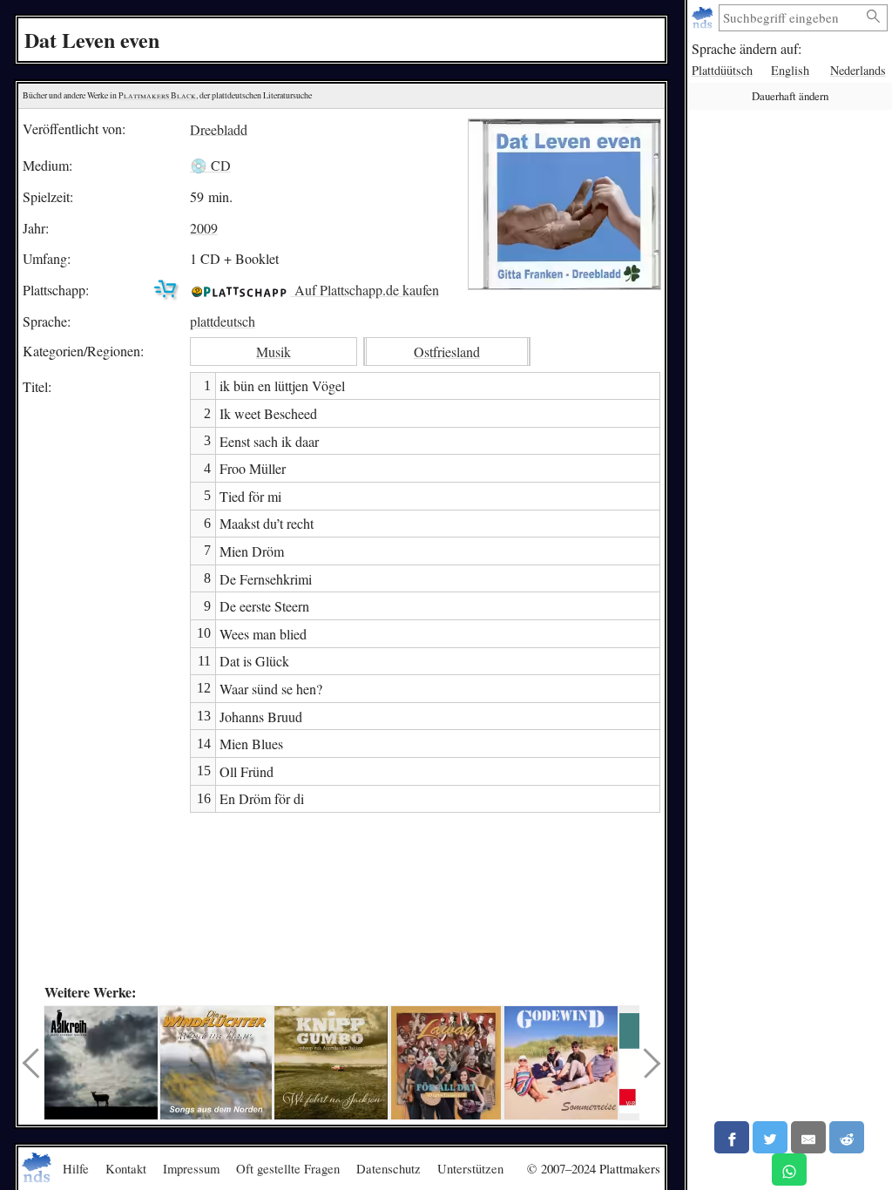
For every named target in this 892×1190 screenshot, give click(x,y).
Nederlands (858, 70)
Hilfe (76, 1168)
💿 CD (210, 165)
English (790, 70)
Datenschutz (388, 1168)
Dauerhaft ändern (790, 96)
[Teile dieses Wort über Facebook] (731, 1137)
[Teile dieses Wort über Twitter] (770, 1137)
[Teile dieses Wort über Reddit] (846, 1137)
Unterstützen (470, 1168)
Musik (273, 351)
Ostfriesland (447, 351)
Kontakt (125, 1168)
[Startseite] (704, 17)
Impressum (191, 1168)
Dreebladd (218, 128)
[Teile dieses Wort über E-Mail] (808, 1137)
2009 (204, 228)
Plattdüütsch (722, 70)
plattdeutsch (222, 321)
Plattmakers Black (157, 95)
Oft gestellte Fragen (288, 1168)
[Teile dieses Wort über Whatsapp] (789, 1169)
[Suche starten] (874, 17)
